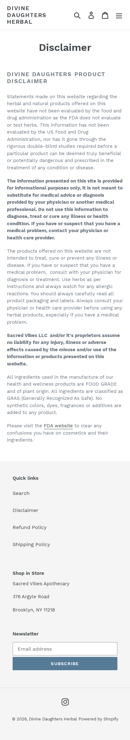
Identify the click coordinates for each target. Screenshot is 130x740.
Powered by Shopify (98, 719)
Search (21, 493)
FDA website (58, 426)
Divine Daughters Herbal (27, 15)
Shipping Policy (31, 544)
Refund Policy (30, 527)
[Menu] (119, 15)
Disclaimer (25, 510)
